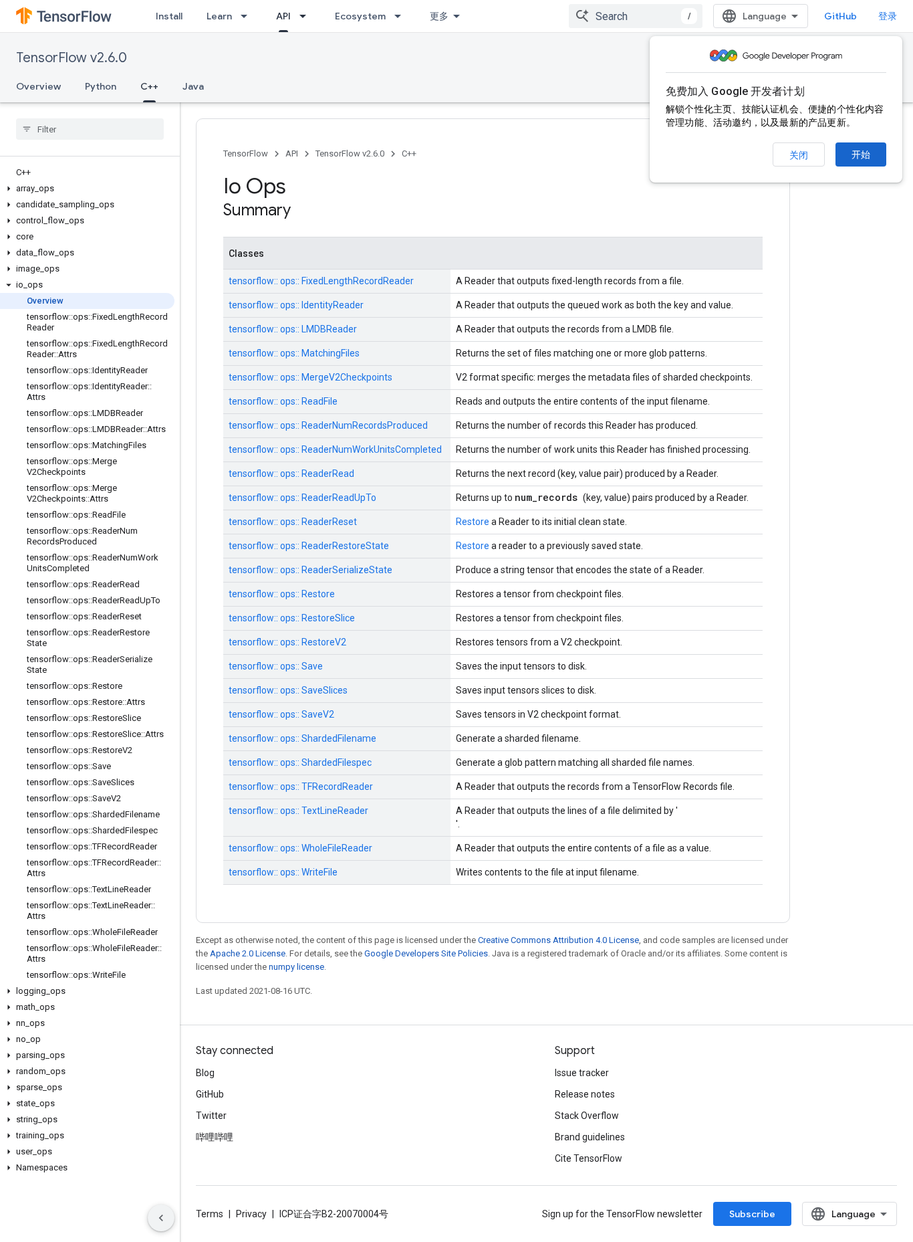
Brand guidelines (590, 1137)
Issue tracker (582, 1072)
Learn (219, 16)
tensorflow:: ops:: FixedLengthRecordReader (321, 281)
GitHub (840, 16)
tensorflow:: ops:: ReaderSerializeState (310, 569)
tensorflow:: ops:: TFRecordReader (301, 786)
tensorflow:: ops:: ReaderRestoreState (309, 545)
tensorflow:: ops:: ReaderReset (293, 521)
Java (193, 86)
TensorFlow (245, 153)
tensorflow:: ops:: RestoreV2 (287, 642)
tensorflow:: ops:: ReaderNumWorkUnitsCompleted (335, 449)
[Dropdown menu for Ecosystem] (402, 16)
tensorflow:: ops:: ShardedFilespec (300, 762)
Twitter (211, 1115)
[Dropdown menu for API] (307, 16)
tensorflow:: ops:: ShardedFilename (302, 738)
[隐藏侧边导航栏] (161, 1218)
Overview (38, 86)
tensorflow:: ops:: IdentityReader (296, 305)
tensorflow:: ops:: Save (276, 666)
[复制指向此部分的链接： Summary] (308, 211)
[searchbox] (90, 129)
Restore (473, 521)
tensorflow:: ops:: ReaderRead (291, 473)
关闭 (798, 155)
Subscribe (752, 1214)
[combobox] (635, 16)
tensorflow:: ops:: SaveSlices (288, 690)
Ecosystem (360, 16)
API (283, 16)
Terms (209, 1214)
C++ (149, 86)
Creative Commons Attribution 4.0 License (558, 940)
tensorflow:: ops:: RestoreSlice (292, 618)
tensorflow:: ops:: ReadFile (283, 401)
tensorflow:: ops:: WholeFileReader (300, 848)
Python (100, 86)
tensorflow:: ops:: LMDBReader (293, 329)
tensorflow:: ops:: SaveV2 (281, 714)
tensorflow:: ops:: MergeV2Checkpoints (310, 377)
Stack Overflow (587, 1115)
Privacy (251, 1214)
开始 (861, 154)
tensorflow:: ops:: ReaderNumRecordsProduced (328, 425)
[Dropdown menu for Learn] (248, 16)
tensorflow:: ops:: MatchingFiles (294, 353)
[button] (87, 189)
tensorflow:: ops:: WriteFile (283, 872)
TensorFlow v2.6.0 (71, 57)
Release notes (585, 1094)
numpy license (296, 967)
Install (169, 16)
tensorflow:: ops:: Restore (282, 594)
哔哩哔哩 (214, 1137)
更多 (439, 16)
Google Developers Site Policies (426, 953)
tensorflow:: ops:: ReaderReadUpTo (302, 497)
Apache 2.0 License (247, 953)
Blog (205, 1072)
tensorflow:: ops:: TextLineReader (298, 810)
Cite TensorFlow (588, 1158)
